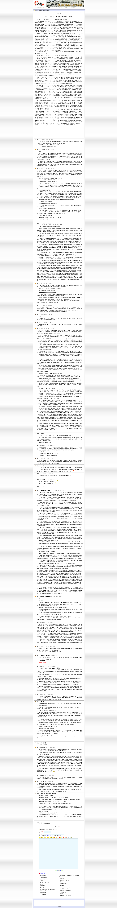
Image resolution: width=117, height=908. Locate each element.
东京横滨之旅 (42, 885)
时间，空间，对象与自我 (44, 882)
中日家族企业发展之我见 (65, 887)
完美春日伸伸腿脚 (43, 879)
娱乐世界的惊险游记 (64, 883)
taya (44, 10)
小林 (42, 139)
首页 (36, 10)
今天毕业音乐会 (43, 892)
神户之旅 (41, 884)
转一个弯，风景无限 (64, 888)
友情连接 (79, 7)
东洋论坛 (61, 7)
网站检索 (73, 7)
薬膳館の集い (62, 878)
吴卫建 (42, 781)
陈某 (48, 655)
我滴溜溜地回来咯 (43, 875)
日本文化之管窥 (63, 892)
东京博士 (43, 149)
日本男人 (62, 893)
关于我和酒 (62, 885)
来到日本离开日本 (43, 877)
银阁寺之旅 (42, 887)
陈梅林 (42, 433)
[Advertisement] (59, 131)
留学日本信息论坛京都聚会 (65, 890)
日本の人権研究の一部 (64, 880)
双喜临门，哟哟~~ (43, 890)
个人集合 (55, 7)
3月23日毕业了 (42, 880)
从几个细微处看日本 (43, 894)
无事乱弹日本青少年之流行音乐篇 (66, 895)
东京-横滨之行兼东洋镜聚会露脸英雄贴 (47, 889)
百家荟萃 (67, 7)
